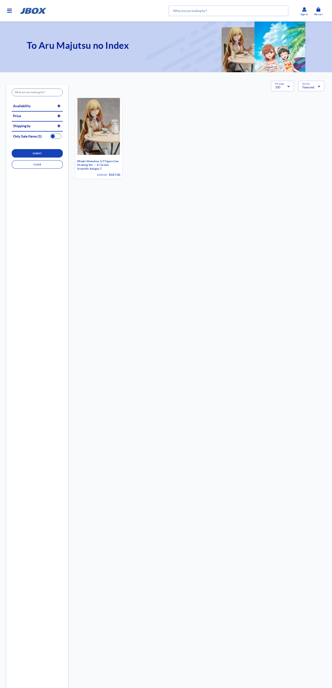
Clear (37, 164)
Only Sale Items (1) (27, 136)
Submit (37, 153)
